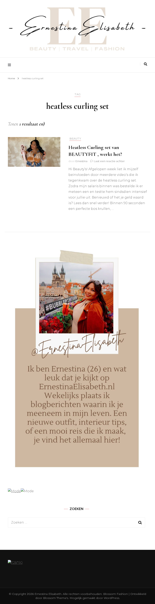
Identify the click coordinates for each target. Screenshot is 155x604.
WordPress (111, 598)
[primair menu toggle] (10, 65)
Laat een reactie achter (109, 161)
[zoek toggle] (145, 64)
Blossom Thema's (55, 598)
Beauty (75, 138)
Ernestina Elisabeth (48, 594)
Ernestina (81, 161)
